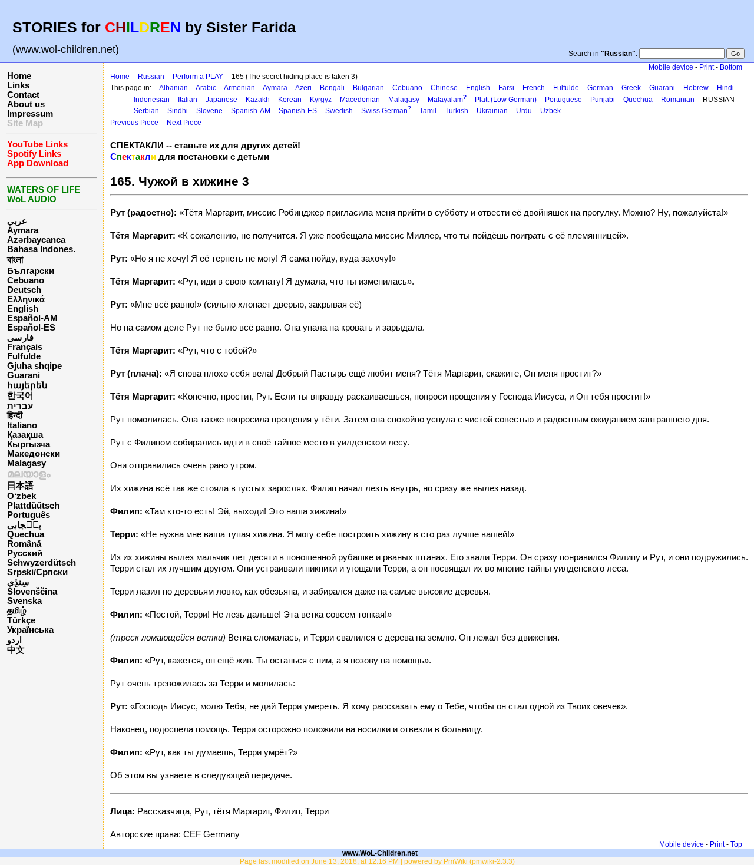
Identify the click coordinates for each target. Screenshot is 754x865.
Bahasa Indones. (41, 249)
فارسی (20, 337)
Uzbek (550, 111)
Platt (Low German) (506, 99)
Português (28, 515)
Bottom (731, 67)
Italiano (22, 425)
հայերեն (27, 385)
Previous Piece (134, 122)
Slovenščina (32, 591)
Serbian (146, 111)
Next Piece (184, 122)
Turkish (456, 111)
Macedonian (360, 99)
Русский (24, 553)
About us (26, 104)
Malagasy (26, 463)
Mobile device (671, 67)
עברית (20, 406)
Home (19, 76)
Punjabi (602, 99)
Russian (151, 76)
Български (30, 271)
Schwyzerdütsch (41, 562)
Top (736, 844)
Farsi (506, 88)
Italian (187, 99)
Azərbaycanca (36, 240)
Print (706, 67)
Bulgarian (368, 88)
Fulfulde (24, 356)
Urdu (524, 111)
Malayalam (445, 99)
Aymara (22, 230)
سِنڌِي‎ (18, 582)
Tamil (427, 111)
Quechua (25, 534)
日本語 (20, 485)
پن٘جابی (24, 525)
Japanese (221, 99)
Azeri (303, 88)
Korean (290, 99)
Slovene (209, 111)
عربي (17, 221)
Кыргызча (28, 444)
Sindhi (177, 111)
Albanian (173, 88)
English (22, 308)
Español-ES (31, 327)
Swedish (339, 111)
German (600, 88)
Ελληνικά (26, 299)
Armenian (239, 88)
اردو (14, 640)
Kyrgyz (321, 99)
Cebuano (25, 280)
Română (24, 544)
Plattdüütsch (33, 505)
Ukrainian (492, 111)
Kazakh (258, 99)
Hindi (725, 88)
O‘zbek (21, 496)
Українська (30, 630)
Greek (631, 88)
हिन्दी (14, 415)
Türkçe (21, 620)
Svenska (24, 601)
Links (18, 85)
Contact (23, 95)
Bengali (332, 88)
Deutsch (24, 290)
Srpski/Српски (37, 572)
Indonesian (152, 99)
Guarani (23, 375)
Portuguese (563, 99)
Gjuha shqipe (34, 366)
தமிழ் (17, 610)
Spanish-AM (250, 111)
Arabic (206, 88)
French (533, 88)
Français (24, 347)
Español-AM (32, 318)
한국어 (20, 395)
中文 (16, 650)
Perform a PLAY (198, 76)
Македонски (33, 453)
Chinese (444, 88)
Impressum (30, 113)
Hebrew (696, 88)
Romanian (678, 99)
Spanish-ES (298, 111)
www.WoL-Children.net (380, 853)
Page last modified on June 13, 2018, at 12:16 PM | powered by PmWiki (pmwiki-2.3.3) (377, 861)
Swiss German (384, 111)
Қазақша (25, 435)
